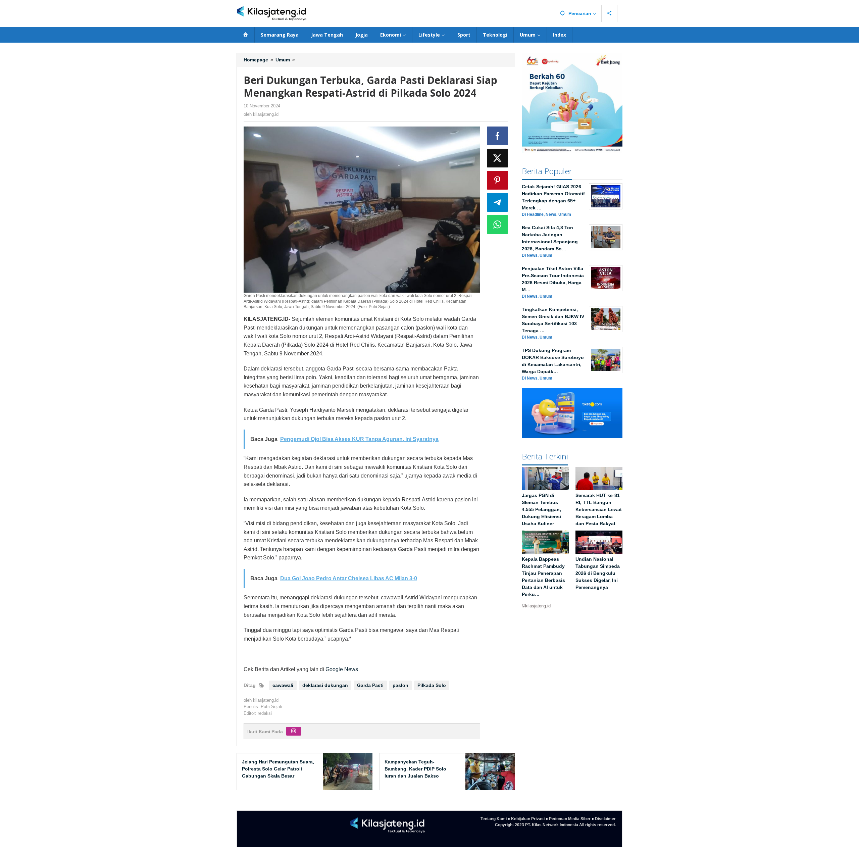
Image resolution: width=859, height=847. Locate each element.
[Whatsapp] (497, 224)
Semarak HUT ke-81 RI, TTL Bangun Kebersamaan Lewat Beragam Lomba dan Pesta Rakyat (598, 510)
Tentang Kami (494, 818)
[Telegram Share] (497, 202)
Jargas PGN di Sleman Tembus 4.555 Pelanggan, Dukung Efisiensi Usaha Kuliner (541, 510)
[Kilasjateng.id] (272, 13)
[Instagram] (293, 731)
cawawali (282, 685)
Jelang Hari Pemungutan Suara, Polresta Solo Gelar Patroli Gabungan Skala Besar (278, 769)
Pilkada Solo (431, 685)
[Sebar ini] (497, 136)
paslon (400, 685)
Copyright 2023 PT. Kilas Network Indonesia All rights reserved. (555, 825)
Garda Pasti (370, 685)
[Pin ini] (497, 180)
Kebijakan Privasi (528, 818)
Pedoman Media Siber (570, 818)
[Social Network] (609, 13)
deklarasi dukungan (325, 685)
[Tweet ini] (497, 158)
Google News (341, 669)
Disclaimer (605, 818)
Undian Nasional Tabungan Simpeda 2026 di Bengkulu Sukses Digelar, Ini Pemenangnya (597, 573)
